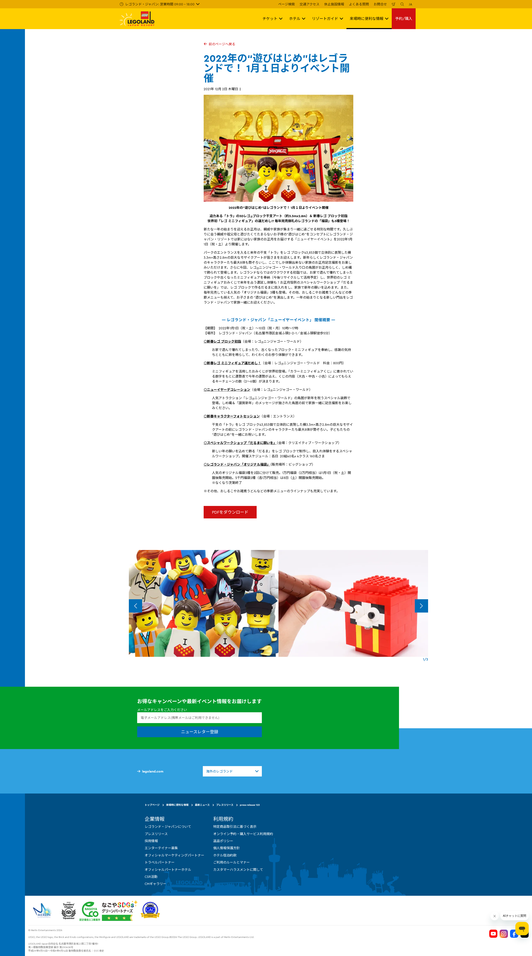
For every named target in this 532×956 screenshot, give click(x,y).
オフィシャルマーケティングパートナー (174, 855)
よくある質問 (359, 4)
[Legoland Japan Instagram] (504, 934)
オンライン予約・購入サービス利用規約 (243, 834)
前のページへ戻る (222, 44)
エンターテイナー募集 (161, 848)
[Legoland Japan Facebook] (514, 934)
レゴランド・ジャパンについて (168, 826)
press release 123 (250, 805)
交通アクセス (309, 4)
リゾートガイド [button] (325, 18)
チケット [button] (269, 18)
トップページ (152, 805)
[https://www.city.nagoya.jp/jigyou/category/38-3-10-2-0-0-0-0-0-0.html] (108, 910)
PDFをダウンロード (230, 512)
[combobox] (232, 771)
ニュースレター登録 (199, 732)
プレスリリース (224, 805)
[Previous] (135, 606)
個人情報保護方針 (226, 848)
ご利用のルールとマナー (231, 862)
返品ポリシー (223, 841)
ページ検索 (286, 4)
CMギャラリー (155, 884)
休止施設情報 (334, 4)
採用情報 (151, 841)
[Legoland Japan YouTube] (493, 934)
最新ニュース (202, 805)
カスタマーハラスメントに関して (238, 869)
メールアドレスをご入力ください (162, 710)
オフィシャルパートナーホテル (168, 869)
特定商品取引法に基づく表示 (234, 826)
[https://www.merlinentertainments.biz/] (43, 910)
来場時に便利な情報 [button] (366, 18)
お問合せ (380, 4)
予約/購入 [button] (403, 18)
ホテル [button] (294, 18)
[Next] (421, 606)
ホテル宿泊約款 (224, 855)
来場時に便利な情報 (177, 805)
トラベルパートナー (160, 862)
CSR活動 (151, 877)
